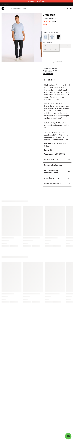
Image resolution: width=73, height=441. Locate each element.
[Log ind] (64, 8)
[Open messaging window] (68, 436)
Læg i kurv (59, 61)
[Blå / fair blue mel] (52, 37)
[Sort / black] (58, 37)
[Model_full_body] (18, 37)
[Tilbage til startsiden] (3, 8)
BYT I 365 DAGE (6, 4)
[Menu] (70, 8)
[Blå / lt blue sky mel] (45, 37)
